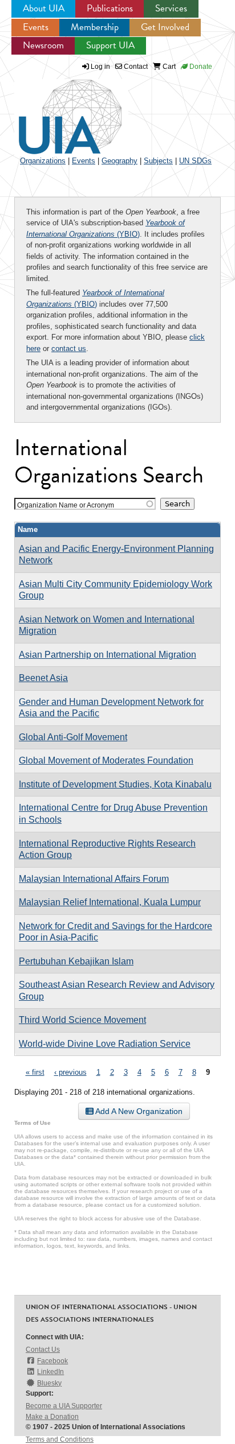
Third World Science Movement (82, 1020)
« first (35, 1072)
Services (171, 8)
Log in (100, 67)
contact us (68, 348)
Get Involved (165, 27)
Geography (119, 160)
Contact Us (43, 1350)
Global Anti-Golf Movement (73, 737)
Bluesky (49, 1383)
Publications (110, 8)
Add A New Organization (138, 1111)
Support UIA (110, 45)
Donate (200, 67)
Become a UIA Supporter (64, 1406)
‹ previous (70, 1072)
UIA (57, 110)
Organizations (43, 160)
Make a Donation (52, 1417)
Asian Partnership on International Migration (107, 654)
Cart (168, 67)
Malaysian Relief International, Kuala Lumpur (110, 902)
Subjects (158, 160)
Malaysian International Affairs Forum (94, 879)
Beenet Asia (43, 678)
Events (35, 27)
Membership (95, 27)
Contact (135, 67)
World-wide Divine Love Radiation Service (105, 1044)
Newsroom (43, 45)
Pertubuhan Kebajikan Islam (76, 961)
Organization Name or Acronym (65, 505)
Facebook (52, 1361)
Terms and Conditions (60, 1439)
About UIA (43, 8)
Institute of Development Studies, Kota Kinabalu (115, 784)
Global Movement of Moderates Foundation (106, 760)
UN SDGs (195, 160)
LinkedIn (50, 1372)
